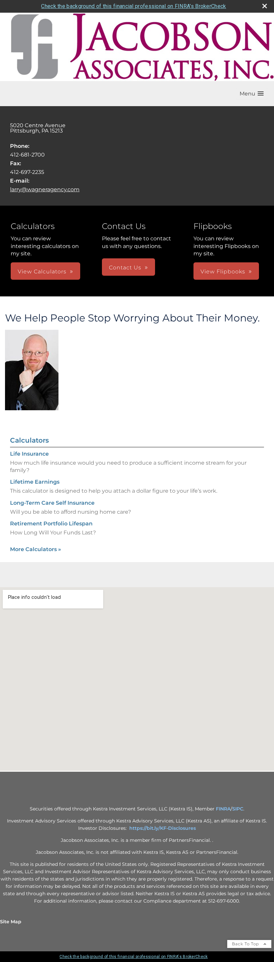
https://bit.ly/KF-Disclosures (162, 828)
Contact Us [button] (125, 267)
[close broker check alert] (264, 6)
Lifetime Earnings (34, 482)
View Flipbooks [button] (222, 271)
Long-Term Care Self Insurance (52, 503)
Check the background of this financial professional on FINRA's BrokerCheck (133, 6)
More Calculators (35, 549)
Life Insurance (29, 454)
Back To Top (246, 943)
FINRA (223, 809)
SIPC (237, 809)
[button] (251, 93)
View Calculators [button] (42, 271)
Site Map (10, 922)
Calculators (29, 440)
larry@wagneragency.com (45, 189)
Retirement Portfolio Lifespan (51, 523)
